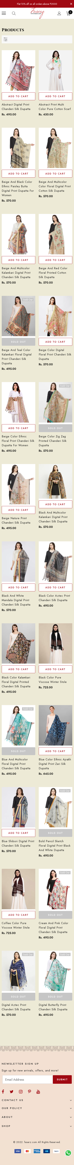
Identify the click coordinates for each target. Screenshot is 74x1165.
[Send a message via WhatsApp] (68, 1153)
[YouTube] (38, 1092)
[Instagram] (21, 1092)
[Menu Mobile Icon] (4, 13)
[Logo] (37, 13)
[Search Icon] (17, 13)
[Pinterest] (29, 1092)
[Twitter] (11, 1092)
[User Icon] (59, 13)
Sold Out (18, 341)
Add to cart (18, 96)
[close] (71, 3)
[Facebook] (3, 1092)
